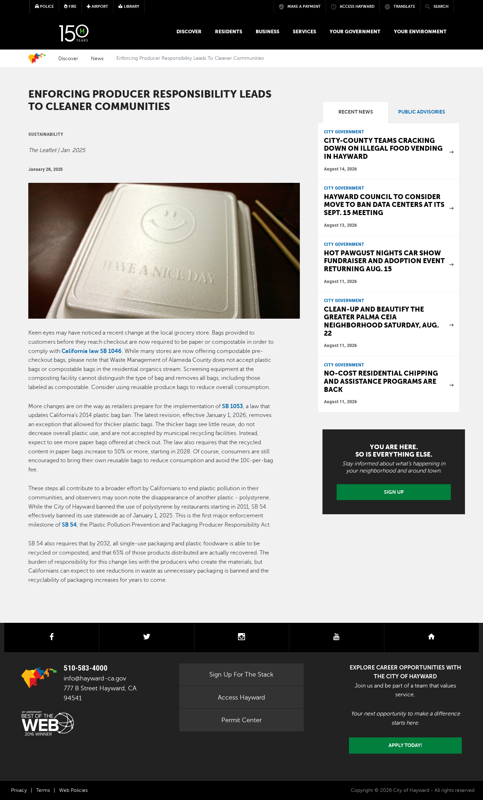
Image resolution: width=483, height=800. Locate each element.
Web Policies (73, 790)
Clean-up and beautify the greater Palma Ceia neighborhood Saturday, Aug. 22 (381, 321)
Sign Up (394, 492)
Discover (189, 31)
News (97, 58)
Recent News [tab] (355, 112)
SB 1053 (232, 406)
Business (267, 31)
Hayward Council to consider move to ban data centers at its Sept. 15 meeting (384, 204)
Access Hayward (241, 697)
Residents (228, 31)
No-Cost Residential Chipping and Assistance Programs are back (381, 381)
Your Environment (420, 31)
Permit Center (241, 720)
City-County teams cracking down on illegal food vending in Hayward (383, 148)
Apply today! (405, 745)
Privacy (19, 790)
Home (37, 58)
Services (304, 31)
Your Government (355, 31)
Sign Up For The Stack (241, 674)
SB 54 (69, 525)
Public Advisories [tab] (421, 112)
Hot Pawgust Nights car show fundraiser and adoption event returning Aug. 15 (384, 261)
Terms (43, 790)
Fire (72, 6)
